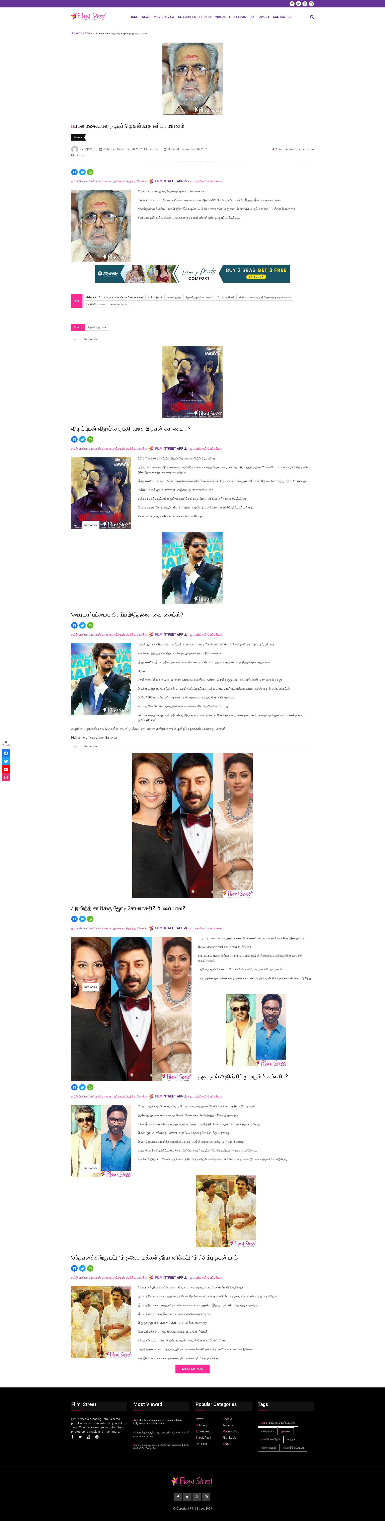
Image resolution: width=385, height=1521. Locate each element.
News (146, 17)
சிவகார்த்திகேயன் (293, 1447)
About (264, 17)
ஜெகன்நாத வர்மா (97, 327)
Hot (252, 17)
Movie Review (164, 17)
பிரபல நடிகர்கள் (226, 297)
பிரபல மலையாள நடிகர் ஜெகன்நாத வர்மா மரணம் (265, 297)
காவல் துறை (174, 297)
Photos (205, 17)
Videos (220, 17)
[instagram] (6, 777)
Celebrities (187, 17)
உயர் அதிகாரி (155, 297)
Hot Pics (201, 1444)
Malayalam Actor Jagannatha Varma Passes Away (114, 297)
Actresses (202, 1431)
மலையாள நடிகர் (118, 304)
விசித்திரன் (267, 1431)
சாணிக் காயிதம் (270, 1439)
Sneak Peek (203, 1437)
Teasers (228, 1425)
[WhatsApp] (90, 172)
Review (227, 1419)
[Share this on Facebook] (74, 172)
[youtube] (6, 769)
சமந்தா (291, 1439)
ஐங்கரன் (286, 1431)
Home (134, 17)
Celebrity (201, 1425)
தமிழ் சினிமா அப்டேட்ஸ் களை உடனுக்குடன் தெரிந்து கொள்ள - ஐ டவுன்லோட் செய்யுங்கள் (146, 181)
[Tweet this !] (82, 172)
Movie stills (230, 1431)
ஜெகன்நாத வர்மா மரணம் (199, 297)
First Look (237, 17)
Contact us (282, 17)
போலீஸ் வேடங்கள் (95, 304)
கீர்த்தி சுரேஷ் (268, 1447)
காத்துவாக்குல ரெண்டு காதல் (278, 1422)
